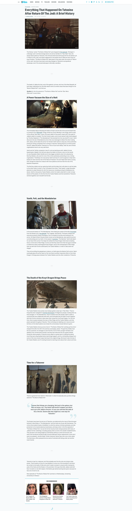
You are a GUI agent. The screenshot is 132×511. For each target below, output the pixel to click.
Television (27, 6)
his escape (73, 231)
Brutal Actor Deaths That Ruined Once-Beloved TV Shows (58, 498)
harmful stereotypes (48, 313)
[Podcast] (102, 2)
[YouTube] (91, 2)
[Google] (96, 2)
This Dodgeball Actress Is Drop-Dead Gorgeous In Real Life (45, 498)
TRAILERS (47, 2)
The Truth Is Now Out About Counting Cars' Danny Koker (71, 498)
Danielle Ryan (29, 16)
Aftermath (39, 132)
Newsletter (110, 2)
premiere (55, 239)
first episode (63, 52)
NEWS (31, 2)
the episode (43, 233)
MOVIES (37, 2)
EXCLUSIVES (61, 2)
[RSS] (99, 2)
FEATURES (69, 2)
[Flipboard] (94, 2)
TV (42, 2)
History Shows (35, 6)
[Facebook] (86, 2)
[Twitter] (89, 2)
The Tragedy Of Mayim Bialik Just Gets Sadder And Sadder (30, 499)
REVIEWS (53, 2)
